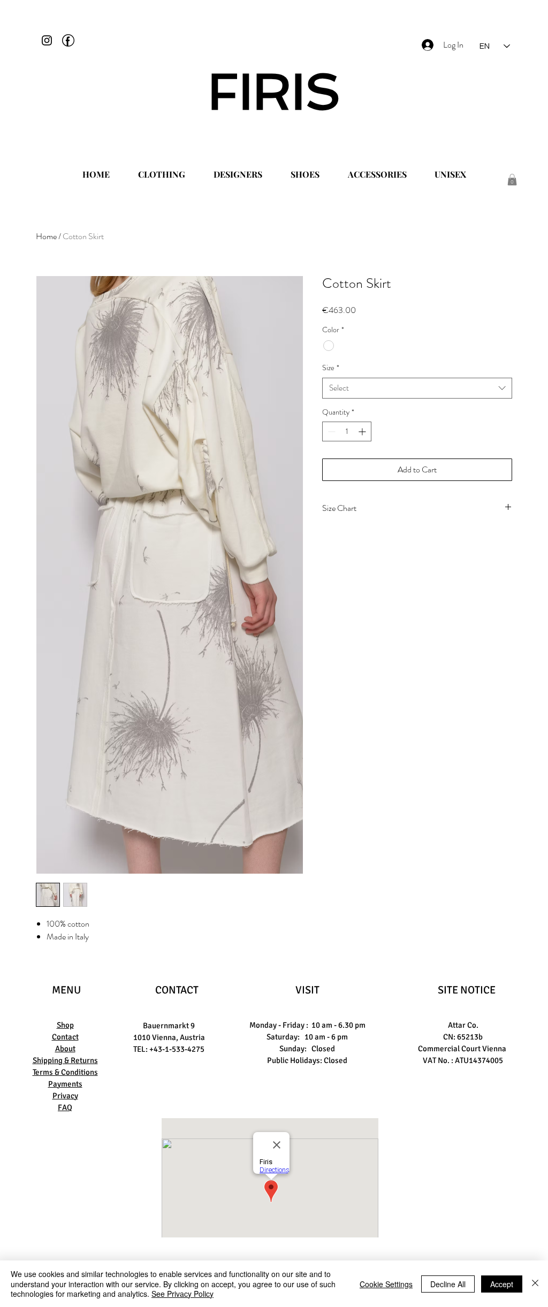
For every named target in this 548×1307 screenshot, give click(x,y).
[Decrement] (330, 431)
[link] (512, 180)
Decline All (448, 1284)
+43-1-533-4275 (176, 1049)
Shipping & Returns (65, 1060)
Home (46, 236)
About (65, 1048)
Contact (65, 1037)
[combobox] (417, 388)
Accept (501, 1284)
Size (330, 368)
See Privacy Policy (182, 1293)
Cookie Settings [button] (386, 1284)
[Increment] (363, 431)
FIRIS (274, 91)
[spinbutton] (346, 431)
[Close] (535, 1283)
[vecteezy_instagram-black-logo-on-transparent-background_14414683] (47, 40)
